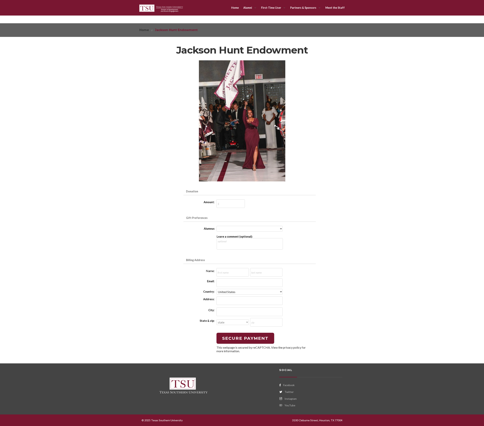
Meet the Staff (335, 7)
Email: (211, 281)
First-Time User (271, 7)
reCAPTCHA (261, 347)
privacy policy (292, 347)
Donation (192, 191)
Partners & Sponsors (303, 7)
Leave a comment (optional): (235, 236)
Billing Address (195, 260)
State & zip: (207, 320)
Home (235, 7)
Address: (209, 299)
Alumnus (209, 228)
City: (211, 310)
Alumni (247, 7)
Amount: (209, 202)
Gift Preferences (197, 217)
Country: (209, 291)
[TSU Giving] (161, 8)
